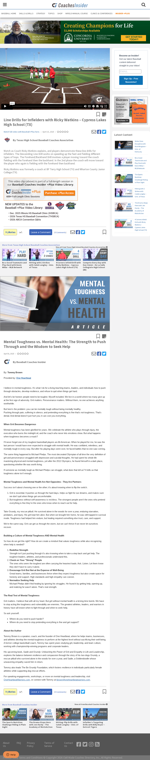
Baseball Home (8, 13)
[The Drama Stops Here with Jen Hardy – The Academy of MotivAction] (41, 714)
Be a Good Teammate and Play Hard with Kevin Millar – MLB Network (14, 265)
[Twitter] (104, 132)
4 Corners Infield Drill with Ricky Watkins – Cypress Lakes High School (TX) (68, 265)
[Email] (94, 132)
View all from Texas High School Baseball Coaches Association (81, 247)
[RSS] (97, 744)
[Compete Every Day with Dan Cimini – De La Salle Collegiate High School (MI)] (95, 254)
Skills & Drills (26, 13)
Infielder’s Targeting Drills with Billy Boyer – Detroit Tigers (94, 724)
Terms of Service (49, 744)
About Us (6, 744)
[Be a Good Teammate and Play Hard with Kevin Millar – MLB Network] (14, 254)
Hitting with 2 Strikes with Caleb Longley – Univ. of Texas (41, 265)
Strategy (40, 13)
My (10, 232)
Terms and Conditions (31, 757)
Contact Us (68, 744)
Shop (60, 13)
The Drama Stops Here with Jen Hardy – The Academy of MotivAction (40, 724)
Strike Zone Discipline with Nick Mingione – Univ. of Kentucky (140, 146)
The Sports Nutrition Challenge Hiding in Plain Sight (14, 724)
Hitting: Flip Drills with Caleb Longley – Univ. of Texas (67, 724)
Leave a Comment (41, 232)
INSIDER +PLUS (122, 13)
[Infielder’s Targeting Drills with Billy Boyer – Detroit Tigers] (95, 714)
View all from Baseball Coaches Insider (90, 704)
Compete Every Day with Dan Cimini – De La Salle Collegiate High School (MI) (94, 266)
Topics (51, 13)
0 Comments (60, 232)
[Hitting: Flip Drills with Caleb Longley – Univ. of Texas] (68, 714)
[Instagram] (91, 744)
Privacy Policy (31, 744)
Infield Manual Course (76, 13)
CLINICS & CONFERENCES (101, 13)
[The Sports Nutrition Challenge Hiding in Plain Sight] (14, 714)
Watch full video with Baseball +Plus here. (22, 132)
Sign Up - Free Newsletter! (131, 80)
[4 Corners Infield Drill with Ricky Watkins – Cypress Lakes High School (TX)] (68, 254)
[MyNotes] (104, 114)
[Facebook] (99, 132)
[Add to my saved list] (99, 114)
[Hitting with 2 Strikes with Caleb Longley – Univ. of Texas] (41, 254)
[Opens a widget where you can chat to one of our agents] (11, 755)
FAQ (19, 743)
